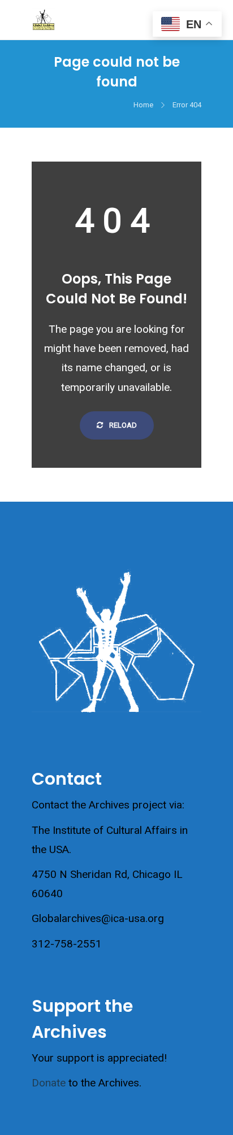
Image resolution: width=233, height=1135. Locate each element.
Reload (122, 425)
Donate (49, 1082)
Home (143, 105)
